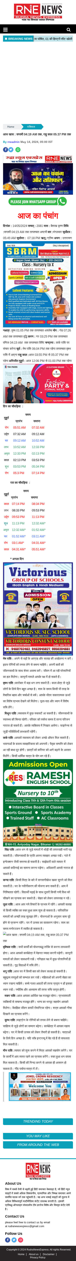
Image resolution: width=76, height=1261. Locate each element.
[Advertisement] (38, 83)
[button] (5, 29)
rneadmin (13, 141)
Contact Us (14, 1216)
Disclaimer (49, 1254)
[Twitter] (14, 1240)
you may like (38, 1136)
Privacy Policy (37, 1257)
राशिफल (31, 126)
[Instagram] (20, 1240)
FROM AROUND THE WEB (38, 1145)
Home (10, 126)
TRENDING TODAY (38, 1121)
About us (34, 1254)
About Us (13, 1183)
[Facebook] (7, 1240)
